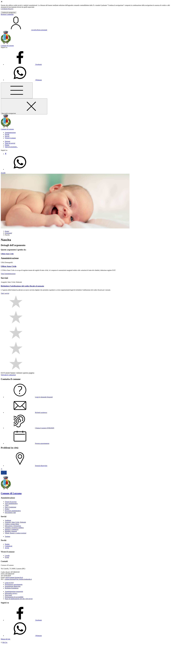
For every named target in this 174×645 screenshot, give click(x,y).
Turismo (7, 536)
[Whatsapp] (20, 169)
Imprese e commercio (11, 529)
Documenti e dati (10, 512)
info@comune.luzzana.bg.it (14, 577)
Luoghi (7, 555)
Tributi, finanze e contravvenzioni (15, 533)
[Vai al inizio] (1, 469)
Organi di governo (11, 502)
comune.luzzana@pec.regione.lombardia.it (18, 579)
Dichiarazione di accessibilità (14, 597)
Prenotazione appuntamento (13, 584)
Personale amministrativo (13, 511)
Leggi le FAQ (9, 583)
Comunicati (8, 546)
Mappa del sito (5, 639)
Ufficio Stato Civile (7, 254)
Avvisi (7, 548)
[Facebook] (5, 154)
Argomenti (8, 233)
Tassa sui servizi (10, 143)
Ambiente (8, 520)
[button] (10, 132)
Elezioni (7, 141)
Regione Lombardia (7, 14)
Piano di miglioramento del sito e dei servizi (19, 599)
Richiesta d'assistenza (11, 588)
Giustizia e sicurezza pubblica (14, 527)
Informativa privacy (11, 593)
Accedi (3, 173)
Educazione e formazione (13, 526)
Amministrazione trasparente (14, 591)
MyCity (4, 642)
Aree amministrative (11, 503)
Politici (7, 509)
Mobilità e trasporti (11, 531)
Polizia (7, 145)
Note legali (8, 595)
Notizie (7, 544)
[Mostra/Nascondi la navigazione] (17, 90)
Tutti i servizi (5, 293)
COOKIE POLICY (7, 9)
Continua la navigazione (9, 12)
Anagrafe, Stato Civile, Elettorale (15, 522)
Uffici (7, 505)
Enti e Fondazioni (10, 507)
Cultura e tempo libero (12, 524)
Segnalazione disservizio (12, 586)
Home (7, 231)
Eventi (7, 557)
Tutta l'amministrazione (8, 274)
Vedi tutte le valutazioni (8, 375)
